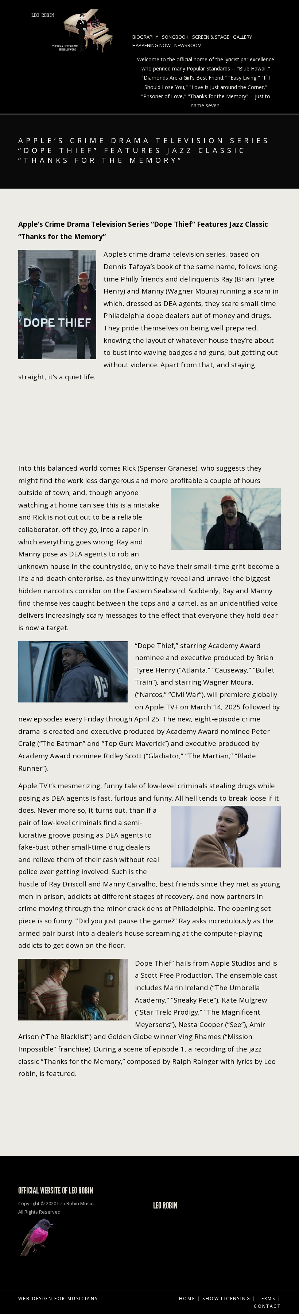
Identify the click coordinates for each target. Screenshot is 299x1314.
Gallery (242, 37)
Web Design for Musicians (58, 1298)
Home (187, 1298)
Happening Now (151, 45)
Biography (145, 37)
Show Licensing (226, 1298)
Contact (267, 1306)
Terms (266, 1298)
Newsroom (188, 45)
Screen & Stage (210, 37)
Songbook (175, 37)
